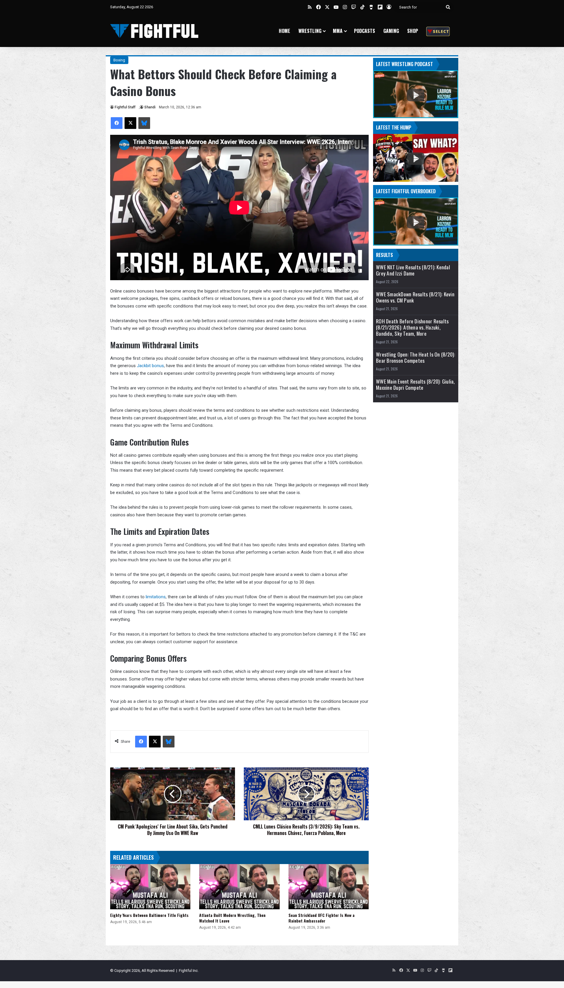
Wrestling (309, 30)
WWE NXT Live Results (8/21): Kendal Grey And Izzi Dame (413, 270)
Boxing (119, 60)
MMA (338, 30)
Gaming (391, 30)
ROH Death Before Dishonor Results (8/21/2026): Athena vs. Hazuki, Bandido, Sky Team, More (412, 327)
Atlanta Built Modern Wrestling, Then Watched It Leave (232, 918)
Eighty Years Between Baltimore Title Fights (149, 915)
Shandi (149, 107)
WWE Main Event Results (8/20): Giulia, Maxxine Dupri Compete (415, 384)
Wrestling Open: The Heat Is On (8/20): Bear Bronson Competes (415, 357)
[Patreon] (438, 31)
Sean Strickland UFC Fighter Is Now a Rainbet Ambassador (321, 918)
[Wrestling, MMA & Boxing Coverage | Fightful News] (154, 31)
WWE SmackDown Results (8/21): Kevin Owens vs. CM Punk (415, 297)
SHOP (412, 30)
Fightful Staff (125, 107)
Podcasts (364, 30)
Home (284, 30)
